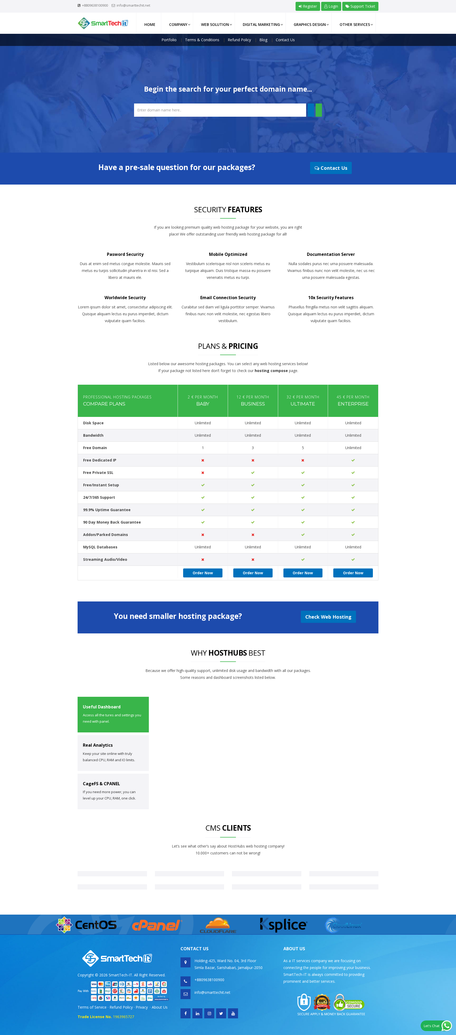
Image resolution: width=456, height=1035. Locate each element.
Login (332, 6)
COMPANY (178, 24)
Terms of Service (92, 1007)
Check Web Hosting (328, 617)
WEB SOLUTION (215, 24)
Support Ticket (362, 6)
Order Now (203, 572)
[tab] (113, 715)
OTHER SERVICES (355, 24)
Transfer (319, 110)
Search (311, 110)
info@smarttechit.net (133, 5)
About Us (160, 1007)
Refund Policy (122, 1007)
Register (309, 6)
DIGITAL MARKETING (261, 24)
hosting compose (271, 370)
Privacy (142, 1007)
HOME (149, 24)
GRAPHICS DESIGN (310, 24)
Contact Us (333, 168)
